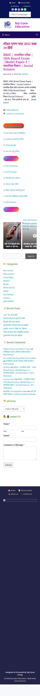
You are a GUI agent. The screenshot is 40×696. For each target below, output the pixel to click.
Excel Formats (12, 166)
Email (6, 435)
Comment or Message (13, 445)
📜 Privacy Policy (24, 3)
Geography (8, 277)
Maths (6, 284)
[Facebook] (12, 9)
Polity (5, 291)
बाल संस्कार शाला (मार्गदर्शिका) (15, 133)
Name (6, 424)
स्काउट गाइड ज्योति (12, 184)
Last (22, 431)
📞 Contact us (25, 6)
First (5, 431)
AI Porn (6, 367)
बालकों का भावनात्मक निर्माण (15, 139)
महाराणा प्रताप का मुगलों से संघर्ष (14, 318)
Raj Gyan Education (22, 24)
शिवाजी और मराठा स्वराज (11, 321)
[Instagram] (19, 9)
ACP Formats (11, 172)
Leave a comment (15, 113)
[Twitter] (15, 9)
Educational (12, 110)
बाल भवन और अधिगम (12, 151)
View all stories (30, 220)
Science (6, 298)
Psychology (8, 294)
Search (31, 256)
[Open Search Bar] (37, 34)
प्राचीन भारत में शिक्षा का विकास (15, 328)
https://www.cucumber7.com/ (16, 349)
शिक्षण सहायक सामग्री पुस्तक (15, 190)
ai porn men (8, 379)
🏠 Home (12, 3)
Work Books (11, 145)
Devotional (8, 270)
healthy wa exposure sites (15, 391)
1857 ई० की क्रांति (10, 315)
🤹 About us (15, 6)
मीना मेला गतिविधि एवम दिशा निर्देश (16, 196)
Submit (8, 465)
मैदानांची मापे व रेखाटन (13, 178)
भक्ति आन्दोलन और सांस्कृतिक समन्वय (16, 332)
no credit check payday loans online (19, 358)
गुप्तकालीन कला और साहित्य (12, 335)
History (6, 280)
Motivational (9, 287)
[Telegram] (22, 9)
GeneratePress (20, 681)
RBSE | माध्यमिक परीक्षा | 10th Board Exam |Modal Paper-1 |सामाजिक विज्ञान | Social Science (18, 62)
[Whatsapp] (25, 9)
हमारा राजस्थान (8, 301)
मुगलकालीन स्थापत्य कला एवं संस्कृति (15, 325)
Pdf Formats (11, 202)
